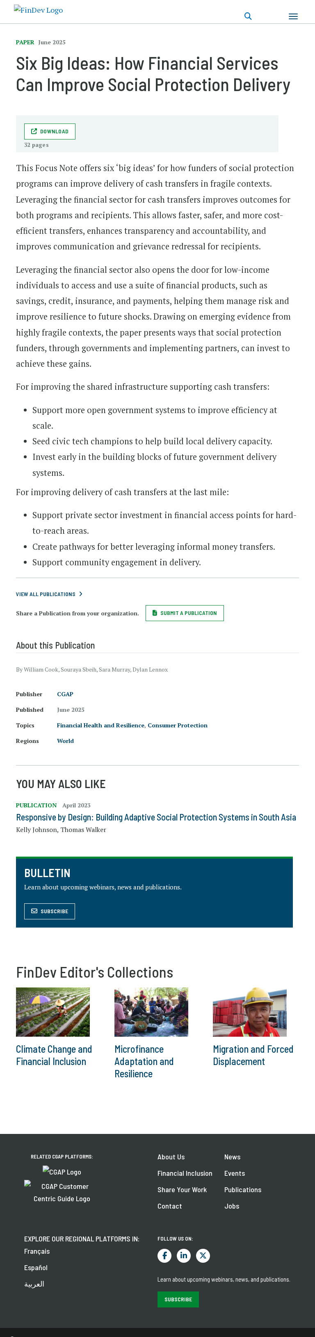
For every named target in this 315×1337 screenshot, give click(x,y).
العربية (34, 1283)
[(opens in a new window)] (62, 1170)
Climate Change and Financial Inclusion (54, 1055)
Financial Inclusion (185, 1172)
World (65, 741)
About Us (171, 1156)
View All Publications (45, 593)
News (232, 1156)
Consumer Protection (178, 725)
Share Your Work (182, 1189)
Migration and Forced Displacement (253, 1055)
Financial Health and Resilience (100, 725)
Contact (170, 1205)
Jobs (231, 1205)
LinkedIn (184, 1256)
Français (37, 1250)
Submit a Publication (188, 612)
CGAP (65, 694)
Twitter (203, 1256)
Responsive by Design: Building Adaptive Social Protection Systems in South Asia (156, 816)
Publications (242, 1189)
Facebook (164, 1256)
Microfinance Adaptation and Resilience (144, 1061)
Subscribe (54, 910)
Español (36, 1267)
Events (234, 1172)
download (54, 131)
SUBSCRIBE (178, 1299)
